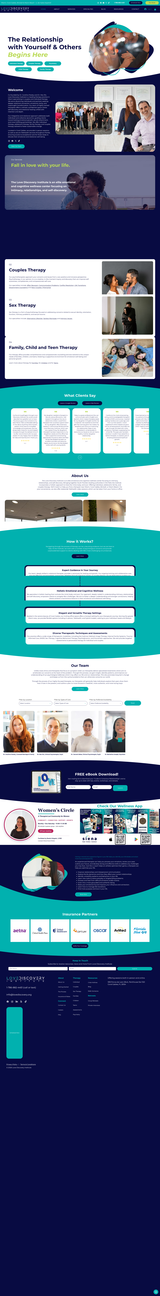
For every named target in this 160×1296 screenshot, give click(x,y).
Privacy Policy (11, 1064)
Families (35, 363)
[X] (106, 3)
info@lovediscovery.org (19, 994)
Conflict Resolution (67, 285)
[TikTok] (109, 3)
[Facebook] (101, 3)
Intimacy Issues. (66, 318)
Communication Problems (49, 285)
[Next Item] (153, 733)
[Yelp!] (21, 1001)
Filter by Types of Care (62, 699)
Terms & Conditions (28, 1064)
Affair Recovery (32, 285)
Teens (56, 363)
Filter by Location (25, 699)
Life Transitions (80, 285)
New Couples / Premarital (41, 287)
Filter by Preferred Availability (100, 699)
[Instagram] (98, 3)
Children (44, 363)
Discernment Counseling (18, 287)
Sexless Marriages (50, 318)
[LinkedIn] (16, 1001)
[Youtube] (103, 3)
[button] (56, 9)
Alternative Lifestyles (35, 318)
